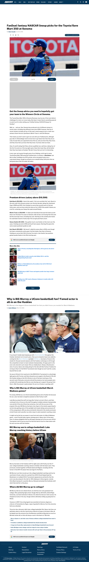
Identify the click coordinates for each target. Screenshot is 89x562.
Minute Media (9, 558)
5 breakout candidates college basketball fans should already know (29, 522)
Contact (24, 547)
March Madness (23, 359)
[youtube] (86, 2)
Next (51, 79)
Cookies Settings (61, 552)
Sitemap (11, 550)
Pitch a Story (41, 550)
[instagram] (83, 2)
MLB (20, 2)
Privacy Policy (60, 550)
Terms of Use (77, 550)
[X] (80, 2)
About (10, 547)
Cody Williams (12, 308)
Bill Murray (37, 359)
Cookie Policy (12, 552)
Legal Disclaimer (27, 552)
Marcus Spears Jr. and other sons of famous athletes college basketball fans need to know (33, 519)
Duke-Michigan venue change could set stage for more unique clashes (29, 527)
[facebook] (77, 2)
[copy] (18, 35)
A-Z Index (75, 547)
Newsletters (25, 550)
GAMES (56, 2)
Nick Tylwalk (12, 31)
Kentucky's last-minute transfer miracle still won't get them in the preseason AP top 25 (33, 530)
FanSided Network (61, 547)
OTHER (50, 2)
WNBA (37, 2)
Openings (40, 547)
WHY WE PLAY (31, 2)
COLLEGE (43, 2)
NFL (15, 2)
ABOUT (61, 2)
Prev (14, 79)
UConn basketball (39, 355)
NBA (24, 2)
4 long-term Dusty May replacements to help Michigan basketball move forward (32, 525)
